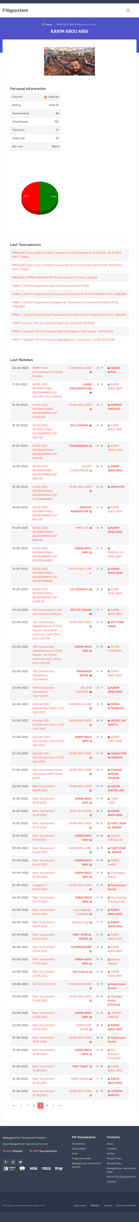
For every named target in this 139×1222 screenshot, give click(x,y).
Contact (111, 1181)
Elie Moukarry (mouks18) (114, 1054)
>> (60, 1105)
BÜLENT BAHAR (81, 609)
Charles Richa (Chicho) (115, 1000)
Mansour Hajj (80, 922)
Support (108, 1205)
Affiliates (95, 1205)
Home (49, 24)
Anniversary (78, 1143)
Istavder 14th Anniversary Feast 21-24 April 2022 (48, 708)
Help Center (80, 1205)
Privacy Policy (114, 1158)
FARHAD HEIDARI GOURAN (115, 774)
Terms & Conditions (126, 1205)
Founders (112, 1148)
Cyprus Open (79, 1148)
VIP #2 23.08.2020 (44, 984)
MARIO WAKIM (79, 1078)
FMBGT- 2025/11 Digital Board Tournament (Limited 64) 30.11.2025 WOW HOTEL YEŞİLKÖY (69, 294)
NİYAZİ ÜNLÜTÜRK (80, 568)
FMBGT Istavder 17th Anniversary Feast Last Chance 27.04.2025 (53, 323)
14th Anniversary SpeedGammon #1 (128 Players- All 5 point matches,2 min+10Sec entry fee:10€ (47, 630)
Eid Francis (80, 971)
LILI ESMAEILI (79, 589)
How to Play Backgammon (121, 1176)
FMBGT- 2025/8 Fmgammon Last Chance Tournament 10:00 (50, 285)
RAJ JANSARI (79, 425)
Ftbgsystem (15, 10)
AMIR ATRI (117, 486)
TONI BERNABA (78, 445)
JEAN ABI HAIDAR (80, 811)
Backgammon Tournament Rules (121, 1170)
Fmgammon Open (82, 1158)
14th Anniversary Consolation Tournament (43, 675)
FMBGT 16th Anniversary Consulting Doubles (48, 372)
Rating (110, 1153)
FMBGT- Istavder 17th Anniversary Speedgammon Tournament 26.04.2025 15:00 (63, 339)
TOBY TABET (79, 1066)
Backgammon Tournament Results (87, 1165)
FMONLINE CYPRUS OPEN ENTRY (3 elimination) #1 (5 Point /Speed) (54, 277)
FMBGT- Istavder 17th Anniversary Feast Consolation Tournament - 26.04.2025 (62, 331)
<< (14, 1105)
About (110, 1143)
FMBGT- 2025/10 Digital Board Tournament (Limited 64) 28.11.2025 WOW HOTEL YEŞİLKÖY (69, 314)
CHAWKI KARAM (81, 947)
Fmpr (75, 1153)
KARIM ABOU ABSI (80, 368)
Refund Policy (114, 1163)
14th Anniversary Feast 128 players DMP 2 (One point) (47, 774)
